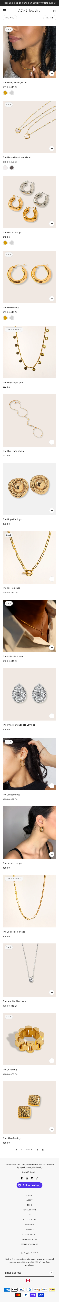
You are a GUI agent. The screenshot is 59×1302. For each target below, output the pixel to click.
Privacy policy (29, 1239)
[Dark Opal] (12, 168)
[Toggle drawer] (4, 10)
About (30, 1200)
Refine (50, 18)
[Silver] (12, 93)
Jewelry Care (29, 1210)
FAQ (29, 1215)
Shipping (29, 1224)
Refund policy (29, 1234)
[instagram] (27, 1178)
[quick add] (51, 442)
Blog (29, 1205)
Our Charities (30, 1220)
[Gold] (5, 93)
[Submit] (51, 1273)
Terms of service (29, 1244)
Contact (29, 1229)
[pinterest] (32, 1178)
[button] (16, 1150)
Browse (9, 18)
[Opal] (5, 168)
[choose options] (51, 73)
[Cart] (54, 10)
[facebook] (22, 1178)
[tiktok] (36, 1178)
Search (29, 1195)
